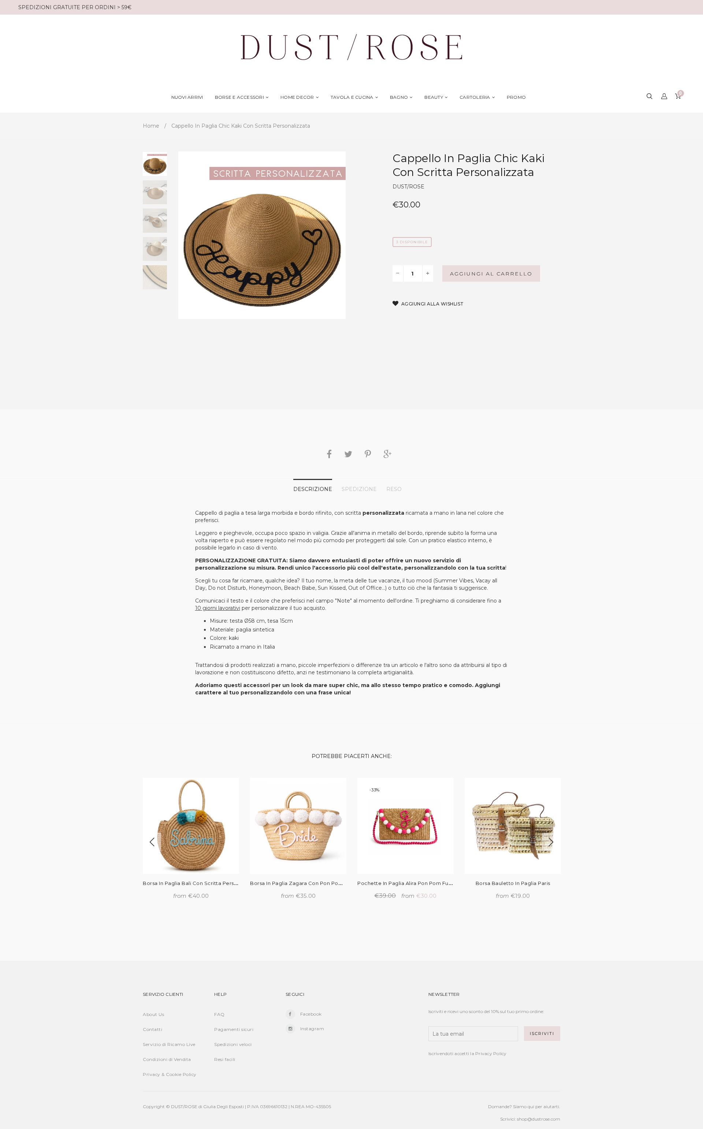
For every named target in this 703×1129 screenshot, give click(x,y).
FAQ (219, 1014)
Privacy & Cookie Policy (170, 1074)
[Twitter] (348, 454)
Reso (394, 489)
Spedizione (359, 489)
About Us (153, 1014)
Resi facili (224, 1059)
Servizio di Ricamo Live (169, 1044)
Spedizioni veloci (233, 1044)
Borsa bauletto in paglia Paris (513, 883)
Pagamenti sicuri (233, 1029)
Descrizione (312, 489)
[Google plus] (387, 454)
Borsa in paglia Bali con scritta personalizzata (201, 883)
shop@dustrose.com (538, 1119)
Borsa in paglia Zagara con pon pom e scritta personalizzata (327, 883)
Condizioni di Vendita (167, 1059)
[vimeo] (368, 454)
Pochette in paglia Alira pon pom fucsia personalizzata (427, 883)
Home (151, 126)
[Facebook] (329, 454)
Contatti (152, 1029)
